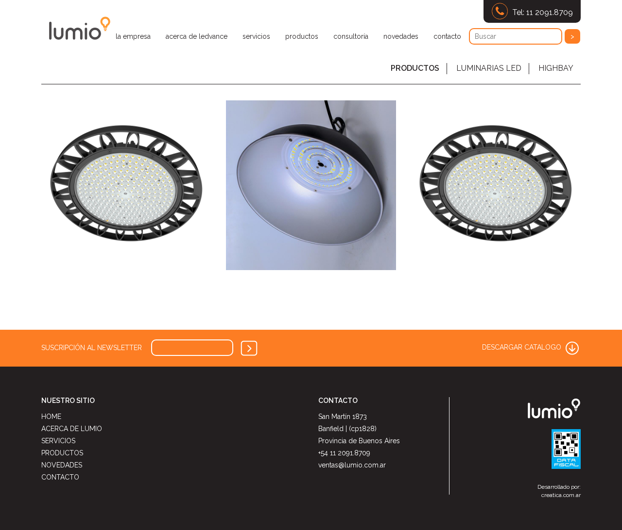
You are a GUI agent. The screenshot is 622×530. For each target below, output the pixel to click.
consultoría (350, 36)
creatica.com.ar (561, 495)
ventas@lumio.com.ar (352, 465)
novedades (400, 36)
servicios (256, 36)
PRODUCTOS (415, 68)
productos (301, 36)
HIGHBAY (555, 68)
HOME (51, 416)
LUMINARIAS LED (488, 68)
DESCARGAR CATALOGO (522, 347)
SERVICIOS (58, 441)
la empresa (133, 36)
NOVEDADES (61, 465)
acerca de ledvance (196, 36)
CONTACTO (60, 477)
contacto (447, 36)
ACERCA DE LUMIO (71, 429)
